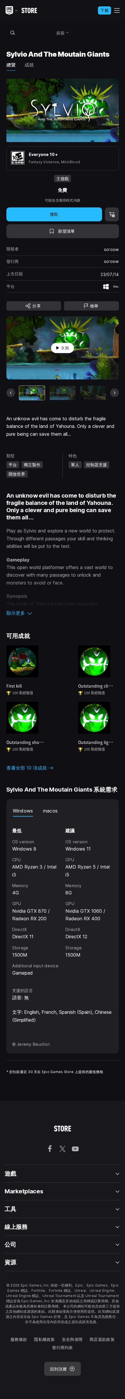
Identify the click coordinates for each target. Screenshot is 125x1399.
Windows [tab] (23, 811)
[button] (62, 613)
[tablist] (62, 811)
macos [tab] (50, 811)
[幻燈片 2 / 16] (62, 392)
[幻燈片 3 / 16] (93, 392)
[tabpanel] (62, 897)
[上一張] (10, 392)
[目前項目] (32, 392)
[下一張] (114, 392)
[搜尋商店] (12, 32)
